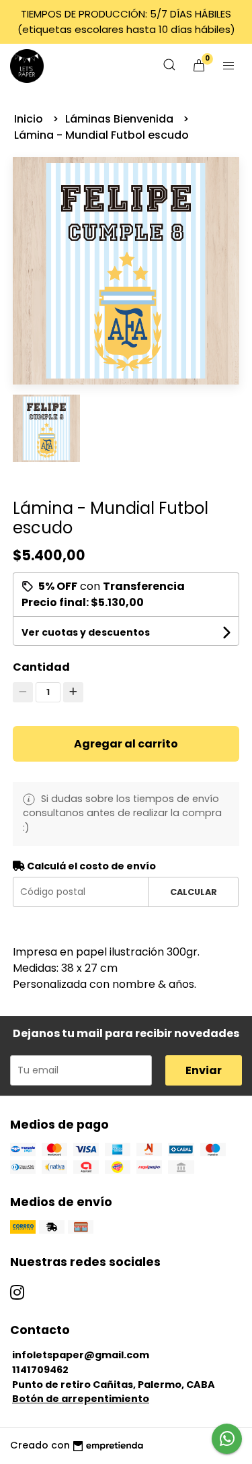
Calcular (193, 892)
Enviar (203, 1070)
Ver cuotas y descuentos (86, 632)
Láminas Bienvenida (120, 119)
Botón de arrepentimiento (80, 1398)
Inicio (30, 119)
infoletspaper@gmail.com (80, 1355)
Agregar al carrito (126, 744)
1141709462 (40, 1369)
